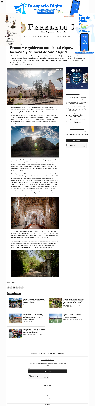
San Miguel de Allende (49, 36)
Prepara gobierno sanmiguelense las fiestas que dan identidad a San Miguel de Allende (34, 300)
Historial (42, 353)
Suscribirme (76, 140)
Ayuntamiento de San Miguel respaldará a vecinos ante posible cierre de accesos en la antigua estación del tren (33, 316)
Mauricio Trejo (11, 282)
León (73, 36)
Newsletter (77, 128)
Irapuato (40, 36)
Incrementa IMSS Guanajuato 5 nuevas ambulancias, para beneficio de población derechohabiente (78, 115)
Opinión (34, 36)
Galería (57, 69)
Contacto (34, 353)
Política (28, 36)
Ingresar (61, 353)
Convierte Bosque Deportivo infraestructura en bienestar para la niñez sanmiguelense (73, 315)
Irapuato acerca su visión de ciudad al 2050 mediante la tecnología (78, 103)
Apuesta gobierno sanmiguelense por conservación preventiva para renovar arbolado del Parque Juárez (73, 301)
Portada (23, 36)
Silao (69, 36)
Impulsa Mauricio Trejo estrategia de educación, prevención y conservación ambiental (34, 331)
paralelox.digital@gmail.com (47, 398)
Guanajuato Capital (61, 36)
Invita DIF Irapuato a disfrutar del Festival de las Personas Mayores (77, 98)
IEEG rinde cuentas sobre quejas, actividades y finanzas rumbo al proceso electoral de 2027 (77, 121)
